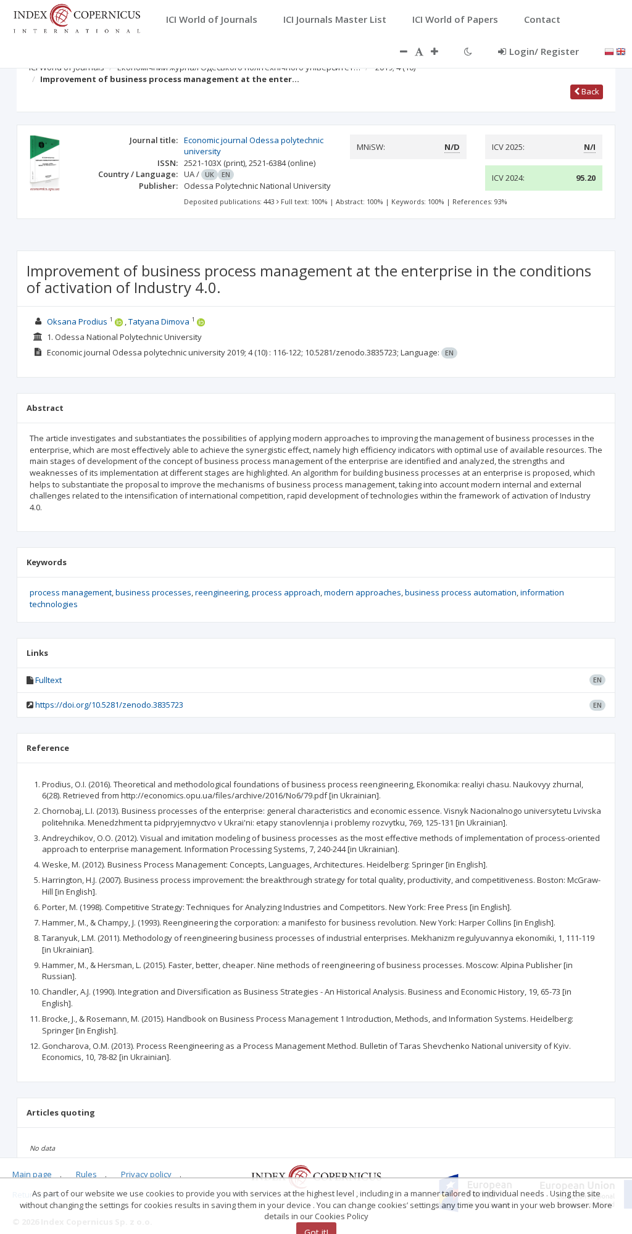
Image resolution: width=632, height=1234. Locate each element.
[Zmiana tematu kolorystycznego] (468, 51)
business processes (153, 592)
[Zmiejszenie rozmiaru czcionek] (397, 51)
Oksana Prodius (77, 321)
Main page (32, 1174)
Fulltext (48, 679)
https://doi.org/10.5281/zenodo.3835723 (109, 704)
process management (71, 592)
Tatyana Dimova (158, 321)
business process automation (461, 592)
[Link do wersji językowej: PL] (609, 50)
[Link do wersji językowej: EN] (621, 50)
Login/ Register (544, 51)
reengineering (221, 592)
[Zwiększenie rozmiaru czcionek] (440, 51)
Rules (86, 1174)
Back (589, 91)
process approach (286, 592)
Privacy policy (146, 1174)
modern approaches (362, 592)
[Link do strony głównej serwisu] (76, 17)
